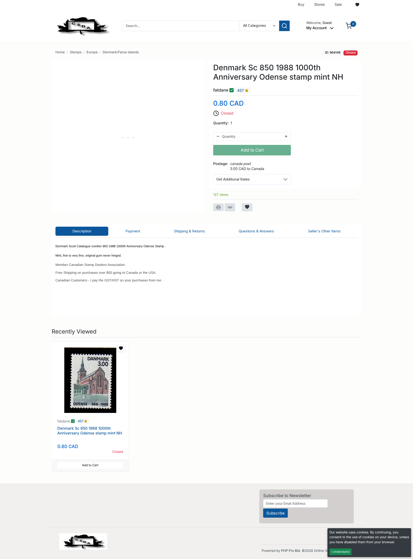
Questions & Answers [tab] (256, 231)
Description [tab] (81, 231)
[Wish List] (357, 4)
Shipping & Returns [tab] (189, 231)
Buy (301, 4)
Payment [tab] (132, 231)
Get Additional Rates (233, 179)
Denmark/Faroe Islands (121, 52)
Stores (319, 4)
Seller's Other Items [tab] (324, 231)
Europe (92, 52)
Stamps (76, 52)
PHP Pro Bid (290, 551)
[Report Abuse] (230, 207)
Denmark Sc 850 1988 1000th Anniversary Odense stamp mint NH (89, 430)
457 (241, 90)
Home (60, 52)
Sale (338, 4)
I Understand (340, 552)
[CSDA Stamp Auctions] (81, 25)
